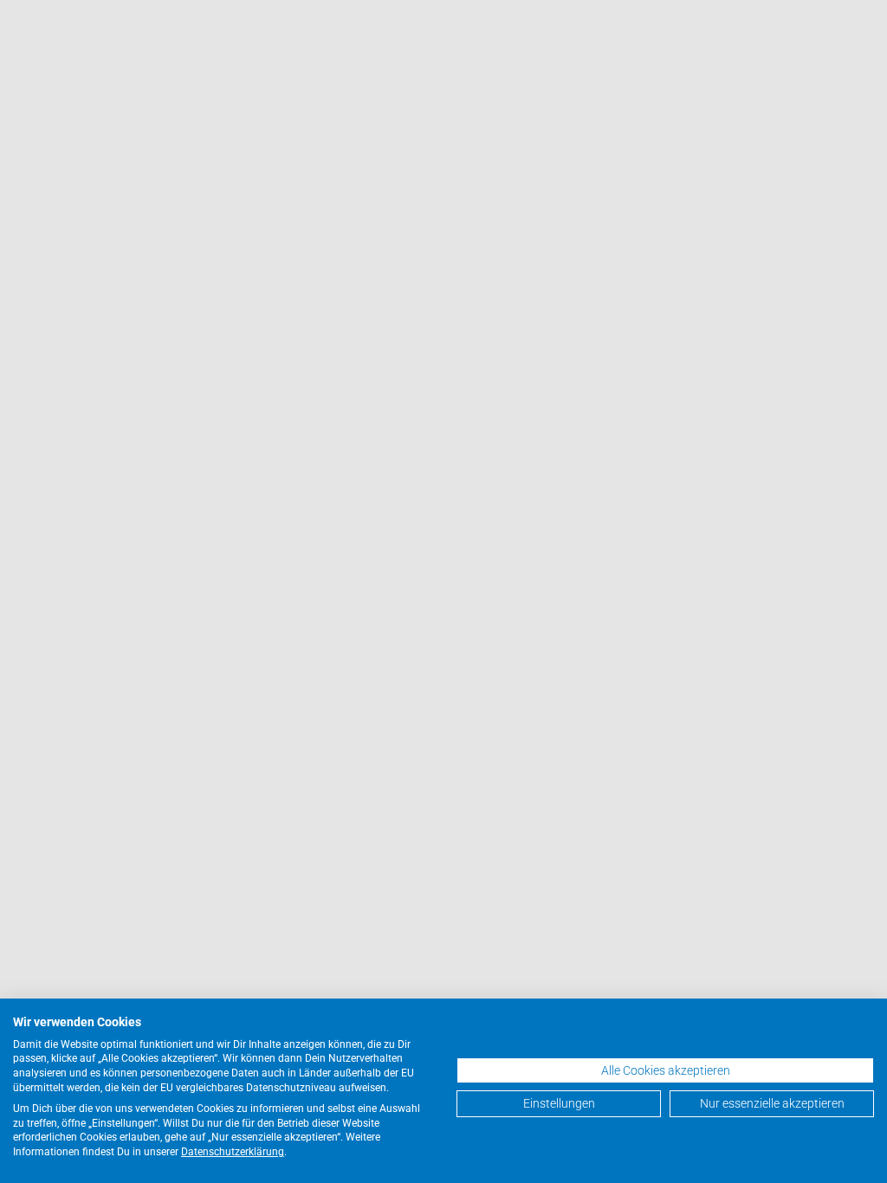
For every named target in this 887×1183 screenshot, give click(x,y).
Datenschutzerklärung (232, 1152)
